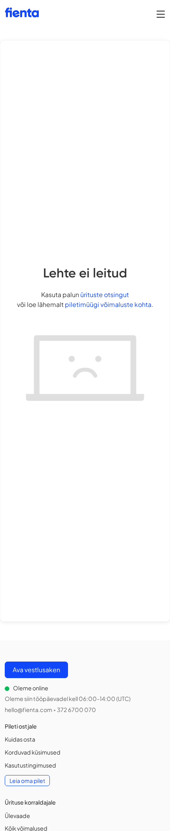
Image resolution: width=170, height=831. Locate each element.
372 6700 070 (76, 709)
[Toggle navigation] (160, 14)
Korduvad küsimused (32, 752)
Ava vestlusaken (36, 670)
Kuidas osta (20, 739)
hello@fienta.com (28, 709)
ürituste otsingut (104, 294)
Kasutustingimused (30, 765)
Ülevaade (17, 815)
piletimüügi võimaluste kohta (108, 304)
